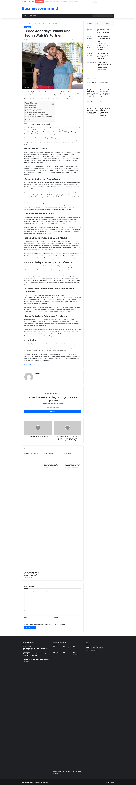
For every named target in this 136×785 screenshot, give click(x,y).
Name (26, 611)
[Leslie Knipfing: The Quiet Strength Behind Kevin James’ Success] (68, 773)
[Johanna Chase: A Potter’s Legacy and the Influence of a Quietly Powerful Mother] (91, 65)
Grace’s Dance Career (30, 107)
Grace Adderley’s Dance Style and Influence (36, 114)
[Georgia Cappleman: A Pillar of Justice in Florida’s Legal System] (91, 31)
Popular (89, 23)
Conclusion (28, 119)
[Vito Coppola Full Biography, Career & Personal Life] (93, 104)
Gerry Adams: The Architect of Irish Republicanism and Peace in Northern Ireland (64, 1)
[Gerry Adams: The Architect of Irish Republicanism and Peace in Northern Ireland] (72, 458)
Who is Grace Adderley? (31, 105)
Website (56, 617)
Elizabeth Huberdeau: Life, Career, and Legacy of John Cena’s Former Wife (104, 39)
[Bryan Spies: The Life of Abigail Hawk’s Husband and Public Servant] (68, 648)
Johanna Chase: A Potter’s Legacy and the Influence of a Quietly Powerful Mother (104, 65)
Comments (108, 23)
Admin (37, 374)
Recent (99, 23)
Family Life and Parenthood (32, 110)
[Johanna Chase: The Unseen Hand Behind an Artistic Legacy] (58, 648)
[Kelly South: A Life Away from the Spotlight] (58, 654)
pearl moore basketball (91, 650)
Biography (31, 23)
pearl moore (100, 647)
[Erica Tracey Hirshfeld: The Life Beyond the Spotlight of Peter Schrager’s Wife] (58, 773)
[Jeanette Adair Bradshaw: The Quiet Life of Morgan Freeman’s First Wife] (33, 512)
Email (26, 617)
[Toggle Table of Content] (52, 103)
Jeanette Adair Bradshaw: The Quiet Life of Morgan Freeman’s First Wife (32, 574)
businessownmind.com (30, 364)
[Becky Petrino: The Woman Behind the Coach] (78, 773)
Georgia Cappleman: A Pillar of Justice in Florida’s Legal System (103, 30)
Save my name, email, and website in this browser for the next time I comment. (45, 624)
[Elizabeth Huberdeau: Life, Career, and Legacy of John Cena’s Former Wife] (91, 39)
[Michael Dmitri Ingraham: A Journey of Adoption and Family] (78, 654)
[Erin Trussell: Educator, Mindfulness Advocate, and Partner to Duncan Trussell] (78, 648)
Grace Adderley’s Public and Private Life (35, 118)
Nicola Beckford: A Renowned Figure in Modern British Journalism (102, 56)
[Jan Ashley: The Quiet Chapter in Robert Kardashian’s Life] (68, 711)
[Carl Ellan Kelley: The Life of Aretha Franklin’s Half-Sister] (91, 48)
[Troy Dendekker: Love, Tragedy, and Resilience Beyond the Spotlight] (52, 458)
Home (24, 16)
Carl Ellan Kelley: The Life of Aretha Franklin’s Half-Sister (104, 47)
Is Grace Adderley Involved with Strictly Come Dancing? (39, 116)
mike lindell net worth (90, 647)
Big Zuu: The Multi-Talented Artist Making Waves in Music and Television (105, 112)
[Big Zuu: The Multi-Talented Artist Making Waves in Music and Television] (106, 104)
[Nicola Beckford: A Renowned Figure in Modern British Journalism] (91, 56)
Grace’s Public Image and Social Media (35, 112)
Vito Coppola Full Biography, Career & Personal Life (92, 110)
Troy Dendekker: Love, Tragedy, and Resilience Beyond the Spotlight (51, 465)
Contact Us (32, 16)
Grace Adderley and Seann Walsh (33, 109)
